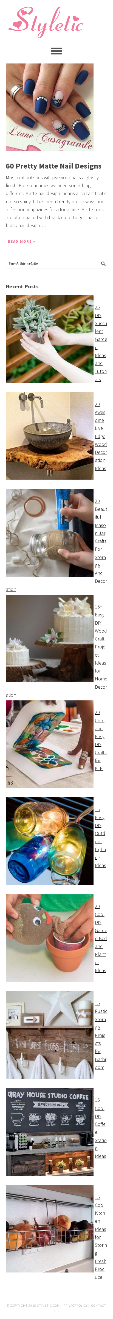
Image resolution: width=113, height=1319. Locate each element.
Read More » (21, 241)
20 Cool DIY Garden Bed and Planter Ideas (101, 938)
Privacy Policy (75, 1305)
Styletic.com (48, 1305)
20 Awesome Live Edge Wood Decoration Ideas (101, 436)
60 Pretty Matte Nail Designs (53, 166)
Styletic (47, 24)
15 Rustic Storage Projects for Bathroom (101, 1035)
